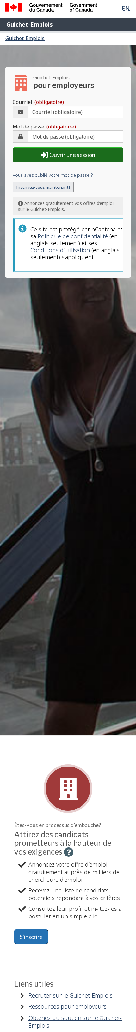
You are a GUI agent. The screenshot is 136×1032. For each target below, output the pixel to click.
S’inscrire (31, 936)
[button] (68, 852)
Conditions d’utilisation (60, 250)
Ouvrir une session (71, 154)
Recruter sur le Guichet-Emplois (70, 995)
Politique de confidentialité (73, 236)
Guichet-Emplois (29, 24)
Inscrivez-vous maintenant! (43, 187)
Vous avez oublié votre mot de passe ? (53, 175)
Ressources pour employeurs (67, 1006)
